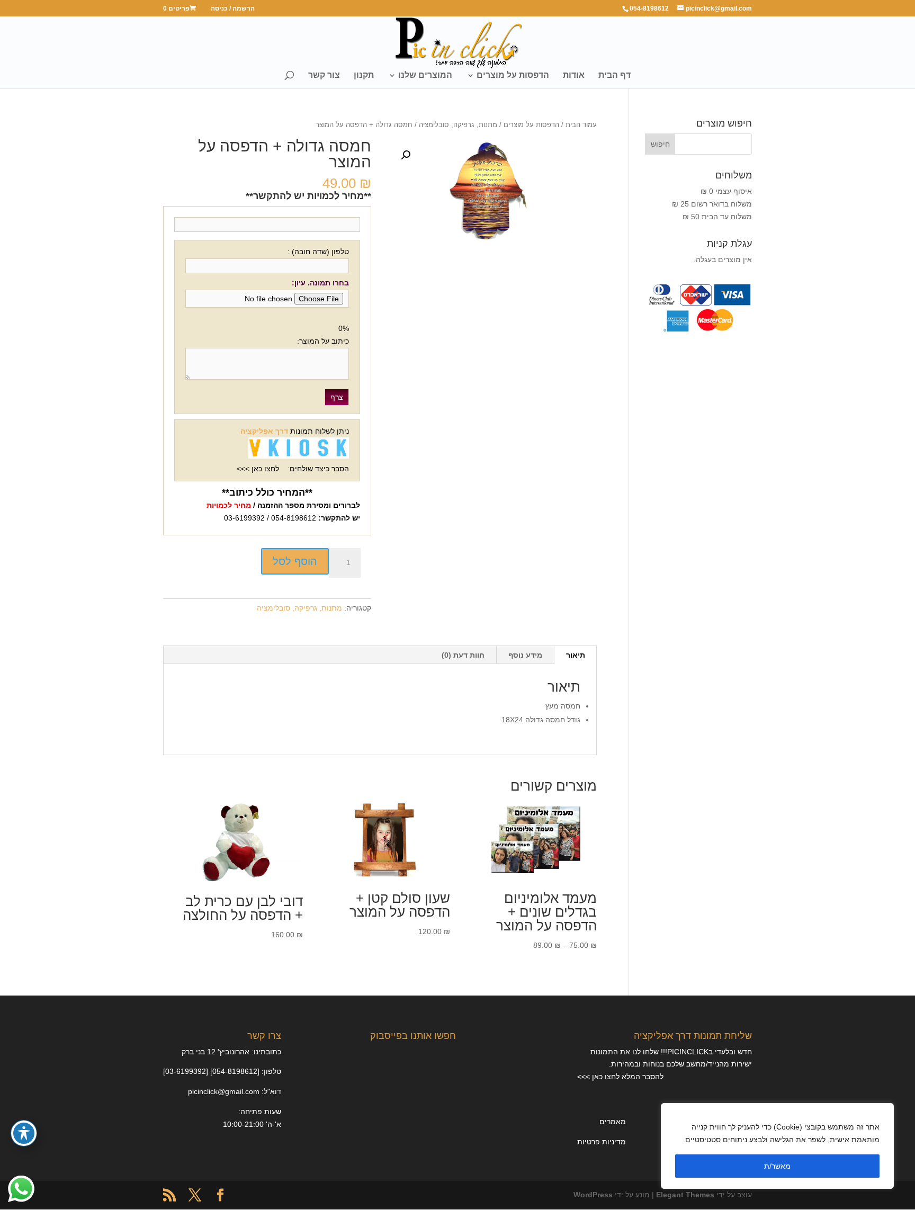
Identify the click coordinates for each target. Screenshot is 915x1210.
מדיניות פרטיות (601, 1141)
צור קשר (324, 75)
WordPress (593, 1194)
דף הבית (614, 75)
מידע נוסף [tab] (525, 655)
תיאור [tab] (575, 655)
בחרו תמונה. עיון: (320, 283)
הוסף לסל (295, 561)
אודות (574, 75)
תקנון (364, 75)
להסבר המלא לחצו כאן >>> (620, 1076)
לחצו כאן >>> (258, 468)
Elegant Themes (685, 1194)
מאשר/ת (777, 1166)
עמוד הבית (581, 125)
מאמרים (612, 1121)
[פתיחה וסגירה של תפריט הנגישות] (24, 1133)
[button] (405, 155)
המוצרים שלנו (425, 75)
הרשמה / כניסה (233, 8)
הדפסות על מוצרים (513, 75)
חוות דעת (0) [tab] (463, 655)
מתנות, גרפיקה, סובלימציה (458, 125)
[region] (777, 1146)
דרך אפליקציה (264, 431)
